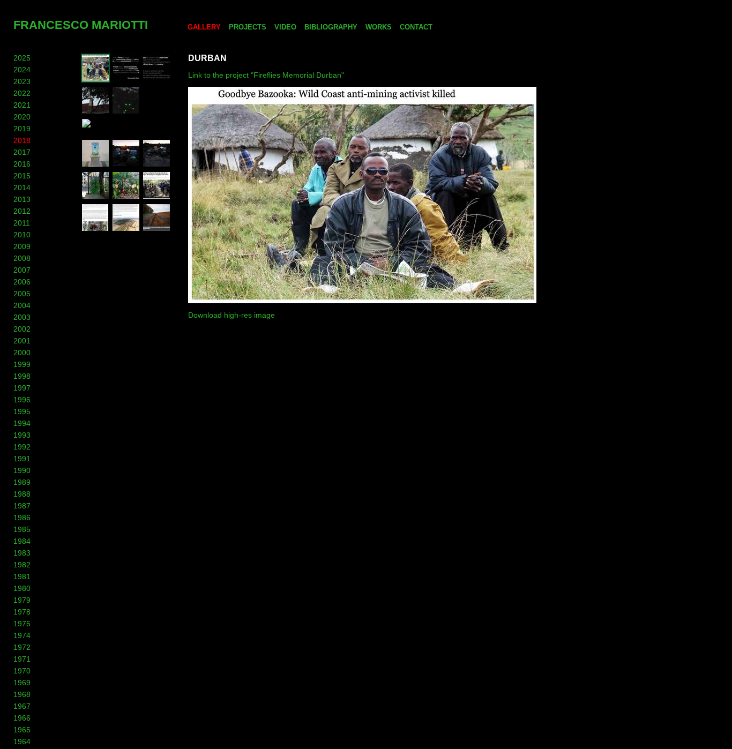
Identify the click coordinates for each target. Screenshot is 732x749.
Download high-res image (231, 315)
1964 (22, 741)
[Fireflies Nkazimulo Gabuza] (128, 132)
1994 (22, 423)
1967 (22, 706)
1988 (22, 494)
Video (285, 27)
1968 (22, 694)
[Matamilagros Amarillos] (125, 197)
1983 (22, 553)
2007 (22, 270)
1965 (22, 729)
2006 (22, 282)
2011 (21, 223)
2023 (22, 81)
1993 (22, 435)
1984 (22, 541)
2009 (22, 246)
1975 (22, 623)
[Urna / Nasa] (156, 165)
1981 (22, 576)
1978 (22, 612)
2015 (22, 175)
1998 (22, 376)
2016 (22, 164)
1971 (22, 659)
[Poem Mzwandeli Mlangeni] (156, 80)
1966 (22, 718)
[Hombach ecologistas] (156, 197)
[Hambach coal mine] (125, 229)
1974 (22, 635)
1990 (22, 470)
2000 (22, 352)
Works (378, 27)
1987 (22, 505)
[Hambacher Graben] (156, 229)
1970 (22, 670)
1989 (22, 482)
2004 (22, 305)
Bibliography (330, 27)
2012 (22, 211)
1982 (22, 564)
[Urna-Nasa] (95, 165)
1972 (22, 647)
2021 (22, 105)
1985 (22, 529)
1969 (22, 682)
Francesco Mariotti (80, 25)
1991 (22, 458)
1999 (22, 364)
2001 (22, 340)
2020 (22, 117)
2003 (22, 317)
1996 (22, 399)
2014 (22, 187)
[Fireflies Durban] (125, 112)
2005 (22, 293)
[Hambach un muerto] (95, 229)
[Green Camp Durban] (95, 112)
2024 (22, 69)
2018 (22, 140)
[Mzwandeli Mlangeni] (125, 80)
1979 (22, 600)
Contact (416, 27)
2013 (22, 199)
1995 (22, 411)
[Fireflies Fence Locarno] (95, 197)
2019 (22, 128)
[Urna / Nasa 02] (125, 165)
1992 (22, 447)
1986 (22, 517)
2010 (22, 234)
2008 (22, 258)
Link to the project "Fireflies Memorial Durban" (266, 75)
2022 (22, 93)
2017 (22, 152)
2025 (22, 58)
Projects (247, 27)
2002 (22, 329)
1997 (22, 388)
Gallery (204, 27)
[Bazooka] (95, 80)
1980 (22, 588)
